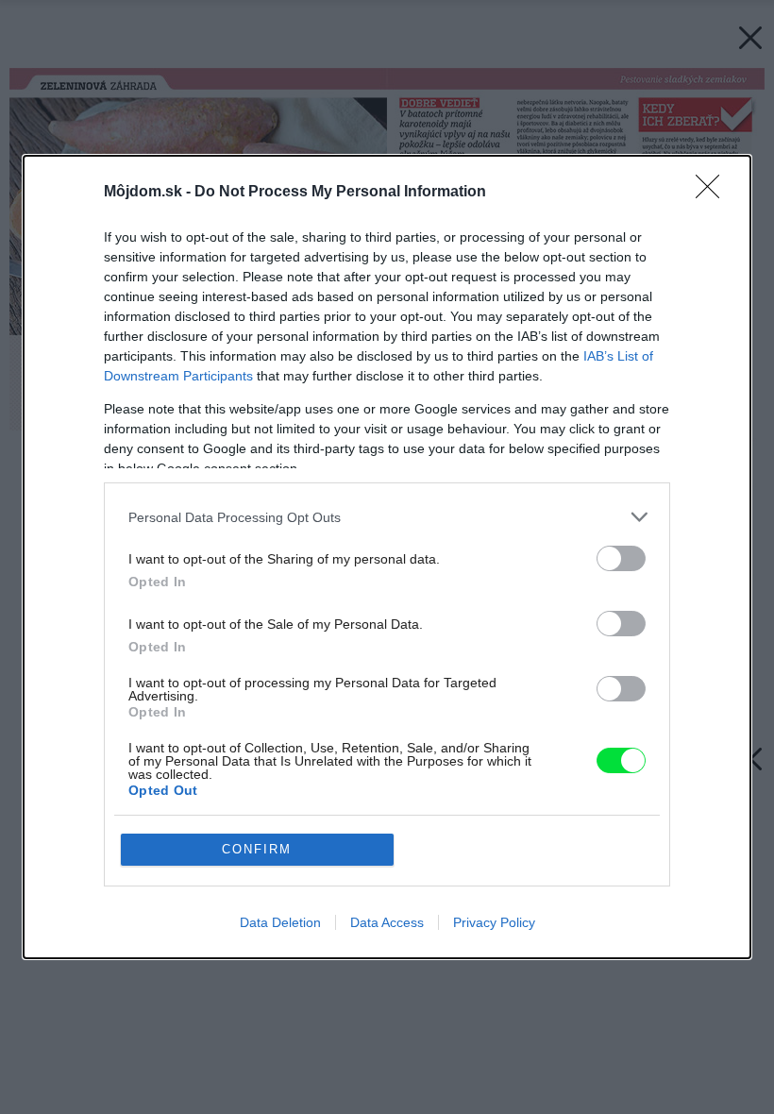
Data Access (387, 922)
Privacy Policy (494, 922)
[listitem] (387, 517)
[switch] (621, 558)
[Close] (714, 193)
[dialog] (387, 557)
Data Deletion (280, 922)
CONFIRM (257, 849)
